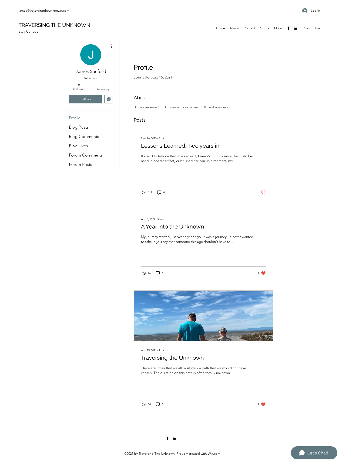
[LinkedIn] (295, 28)
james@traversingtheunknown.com (44, 10)
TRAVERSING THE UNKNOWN (54, 25)
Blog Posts (79, 127)
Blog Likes (78, 145)
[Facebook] (288, 28)
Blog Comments (84, 136)
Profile (74, 117)
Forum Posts (80, 164)
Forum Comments (86, 155)
